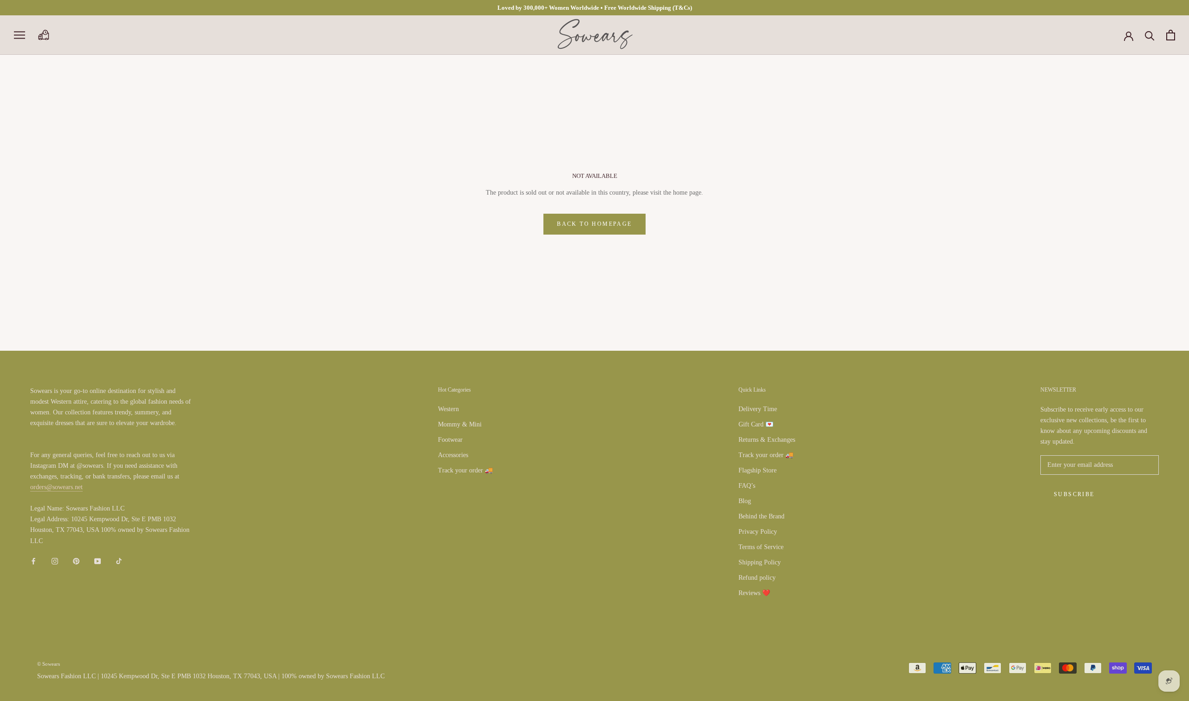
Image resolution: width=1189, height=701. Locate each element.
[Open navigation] (19, 35)
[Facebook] (33, 561)
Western (448, 409)
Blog (744, 501)
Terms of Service (761, 547)
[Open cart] (1170, 35)
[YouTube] (97, 561)
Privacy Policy (757, 531)
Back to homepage (594, 224)
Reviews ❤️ (754, 593)
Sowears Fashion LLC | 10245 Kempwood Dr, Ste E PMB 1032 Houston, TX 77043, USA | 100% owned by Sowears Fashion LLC (211, 676)
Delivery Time (757, 409)
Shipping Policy (759, 562)
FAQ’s (746, 485)
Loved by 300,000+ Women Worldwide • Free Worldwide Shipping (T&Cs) (594, 7)
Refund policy (757, 577)
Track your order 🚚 (465, 470)
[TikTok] (119, 561)
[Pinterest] (76, 561)
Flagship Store (757, 470)
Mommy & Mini (460, 424)
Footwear (450, 439)
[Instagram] (55, 561)
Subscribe (1074, 494)
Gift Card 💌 (755, 424)
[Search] (1150, 35)
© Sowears (48, 664)
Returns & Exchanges (766, 439)
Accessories (453, 455)
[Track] (43, 35)
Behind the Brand (761, 516)
